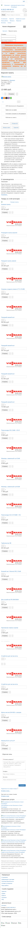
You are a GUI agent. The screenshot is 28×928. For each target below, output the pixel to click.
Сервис (3, 893)
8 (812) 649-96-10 (7, 9)
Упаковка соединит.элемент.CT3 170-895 (13, 289)
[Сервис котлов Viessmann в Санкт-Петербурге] (14, 850)
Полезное (4, 897)
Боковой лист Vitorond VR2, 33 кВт (11, 571)
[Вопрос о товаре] (18, 102)
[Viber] (9, 98)
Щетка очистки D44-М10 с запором (11, 712)
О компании (4, 18)
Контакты (3, 22)
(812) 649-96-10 (11, 907)
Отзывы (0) (15, 123)
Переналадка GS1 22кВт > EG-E (10, 430)
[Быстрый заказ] (17, 94)
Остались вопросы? (8, 759)
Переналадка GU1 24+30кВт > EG (11, 515)
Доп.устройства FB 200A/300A (10, 599)
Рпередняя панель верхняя (9, 232)
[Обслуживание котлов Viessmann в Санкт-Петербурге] (14, 803)
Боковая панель (5, 204)
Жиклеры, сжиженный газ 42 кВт (10, 458)
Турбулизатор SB (6, 543)
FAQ (3, 899)
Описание (5, 123)
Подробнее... (4, 194)
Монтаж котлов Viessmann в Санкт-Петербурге (13, 841)
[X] (6, 98)
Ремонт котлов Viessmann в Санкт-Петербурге (13, 817)
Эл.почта (5, 777)
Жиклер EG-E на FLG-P (8, 740)
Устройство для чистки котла (9, 656)
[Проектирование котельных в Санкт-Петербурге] (14, 827)
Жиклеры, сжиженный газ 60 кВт (10, 486)
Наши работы (4, 20)
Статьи (9, 22)
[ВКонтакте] (2, 98)
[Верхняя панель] (14, 76)
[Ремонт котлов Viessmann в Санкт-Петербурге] (14, 816)
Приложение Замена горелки (9, 627)
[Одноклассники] (4, 98)
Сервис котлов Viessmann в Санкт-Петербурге (13, 852)
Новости (4, 895)
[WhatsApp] (11, 98)
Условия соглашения (7, 883)
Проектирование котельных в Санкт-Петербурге (13, 829)
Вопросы (12, 20)
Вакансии (18, 20)
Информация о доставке (8, 879)
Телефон (5, 771)
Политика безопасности (8, 881)
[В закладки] (19, 102)
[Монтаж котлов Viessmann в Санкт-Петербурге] (14, 840)
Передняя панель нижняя (8, 261)
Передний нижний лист (8, 317)
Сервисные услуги (20, 18)
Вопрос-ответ (6, 127)
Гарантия (11, 18)
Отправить (22, 785)
